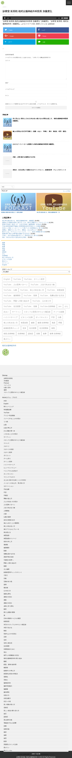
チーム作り (7, 458)
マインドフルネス (9, 477)
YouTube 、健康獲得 (12, 295)
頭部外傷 (6, 729)
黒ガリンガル (8, 750)
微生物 (6, 587)
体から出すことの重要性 (11, 523)
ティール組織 (58, 312)
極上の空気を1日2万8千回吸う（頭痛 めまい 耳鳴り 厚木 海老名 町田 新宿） (40, 131)
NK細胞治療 (7, 409)
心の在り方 (7, 590)
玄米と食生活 (8, 643)
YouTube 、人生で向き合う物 (43, 285)
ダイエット (7, 455)
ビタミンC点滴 (7, 259)
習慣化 (6, 677)
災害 (5, 637)
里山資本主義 (8, 720)
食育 (5, 738)
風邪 (5, 732)
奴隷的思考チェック (11, 328)
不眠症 (6, 495)
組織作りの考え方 (9, 670)
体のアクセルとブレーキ (11, 529)
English (4, 265)
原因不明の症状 (9, 557)
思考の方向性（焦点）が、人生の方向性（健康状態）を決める (22, 224)
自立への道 (7, 701)
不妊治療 (6, 489)
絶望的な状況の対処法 (11, 673)
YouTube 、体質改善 (55, 290)
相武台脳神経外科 (9, 346)
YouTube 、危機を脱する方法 (52, 295)
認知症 (4, 252)
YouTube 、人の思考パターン (15, 285)
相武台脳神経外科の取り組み (13, 658)
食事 (3, 246)
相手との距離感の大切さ (11, 655)
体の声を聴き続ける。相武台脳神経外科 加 (48, 212)
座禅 (5, 584)
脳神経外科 (7, 683)
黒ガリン (5, 261)
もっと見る (66, 191)
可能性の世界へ (9, 560)
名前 (7, 83)
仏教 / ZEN (7, 387)
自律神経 (5, 255)
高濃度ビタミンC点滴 (10, 744)
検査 (5, 630)
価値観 (6, 544)
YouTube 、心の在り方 (41, 301)
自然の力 (6, 695)
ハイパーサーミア (11, 317)
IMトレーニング (9, 406)
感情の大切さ (8, 597)
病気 (3, 248)
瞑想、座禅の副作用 (10, 664)
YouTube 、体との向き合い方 (32, 290)
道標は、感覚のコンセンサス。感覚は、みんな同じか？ (19, 230)
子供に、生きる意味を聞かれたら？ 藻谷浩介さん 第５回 (20, 235)
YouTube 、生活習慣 (12, 306)
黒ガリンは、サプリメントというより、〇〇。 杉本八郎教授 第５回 (23, 231)
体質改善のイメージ (10, 538)
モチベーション (9, 486)
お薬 (5, 424)
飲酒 (5, 741)
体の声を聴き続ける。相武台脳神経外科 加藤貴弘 (18, 220)
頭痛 (3, 250)
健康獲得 (6, 547)
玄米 (24, 328)
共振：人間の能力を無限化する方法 (24, 157)
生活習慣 (32, 328)
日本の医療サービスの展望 (12, 618)
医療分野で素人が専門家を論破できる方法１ (16, 233)
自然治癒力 (7, 698)
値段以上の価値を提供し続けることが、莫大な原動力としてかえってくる (25, 222)
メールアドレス (10, 89)
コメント (7, 60)
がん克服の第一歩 (9, 431)
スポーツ (6, 446)
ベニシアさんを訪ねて (11, 471)
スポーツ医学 (8, 452)
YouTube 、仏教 (10, 290)
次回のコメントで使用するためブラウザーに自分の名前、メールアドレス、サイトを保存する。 (31, 104)
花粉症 (6, 707)
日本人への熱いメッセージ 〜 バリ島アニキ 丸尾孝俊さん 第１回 (22, 228)
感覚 (5, 600)
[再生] (5, 18)
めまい (6, 312)
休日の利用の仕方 (9, 520)
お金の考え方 (8, 428)
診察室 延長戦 (8, 378)
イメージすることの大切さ (12, 418)
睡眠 (5, 661)
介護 (5, 514)
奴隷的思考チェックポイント (13, 572)
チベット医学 (8, 461)
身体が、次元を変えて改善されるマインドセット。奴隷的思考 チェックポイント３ (39, 170)
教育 (5, 609)
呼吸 (3, 244)
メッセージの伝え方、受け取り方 (14, 483)
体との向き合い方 (7, 257)
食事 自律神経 (55, 334)
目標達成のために (9, 649)
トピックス (7, 385)
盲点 (5, 652)
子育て (6, 575)
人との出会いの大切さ (11, 501)
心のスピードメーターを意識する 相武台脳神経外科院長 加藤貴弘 (33, 144)
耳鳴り (6, 680)
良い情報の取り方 (9, 704)
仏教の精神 (7, 517)
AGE (5, 401)
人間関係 (6, 511)
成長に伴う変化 (9, 606)
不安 (53, 317)
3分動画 (6, 380)
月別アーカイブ (7, 269)
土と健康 (6, 569)
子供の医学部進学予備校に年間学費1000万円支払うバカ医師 (21, 226)
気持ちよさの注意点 (10, 634)
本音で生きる (8, 627)
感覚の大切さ (8, 603)
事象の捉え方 (8, 498)
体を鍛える (7, 532)
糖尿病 (6, 667)
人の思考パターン (9, 504)
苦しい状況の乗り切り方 (11, 710)
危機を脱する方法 (9, 554)
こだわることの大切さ (11, 434)
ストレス (6, 443)
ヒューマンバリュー (10, 468)
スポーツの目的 (9, 449)
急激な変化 (7, 594)
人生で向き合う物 (9, 507)
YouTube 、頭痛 (30, 306)
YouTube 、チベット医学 (34, 279)
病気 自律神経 (9, 334)
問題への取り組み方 (10, 563)
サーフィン (5, 263)
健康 (3, 242)
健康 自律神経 (43, 323)
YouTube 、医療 (30, 295)
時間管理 (6, 621)
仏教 (59, 317)
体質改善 (24, 323)
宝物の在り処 (8, 581)
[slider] (66, 17)
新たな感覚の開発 (9, 612)
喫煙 (5, 566)
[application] (36, 18)
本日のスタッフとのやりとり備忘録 (15, 624)
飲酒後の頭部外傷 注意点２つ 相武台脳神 (12, 212)
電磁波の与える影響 (10, 723)
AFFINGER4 (51, 754)
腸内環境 (6, 692)
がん (3, 254)
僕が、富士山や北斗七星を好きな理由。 (14, 237)
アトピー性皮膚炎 (9, 415)
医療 (5, 551)
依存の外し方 (8, 541)
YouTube (17, 279)
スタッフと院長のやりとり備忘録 (37, 312)
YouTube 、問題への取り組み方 (16, 301)
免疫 (53, 323)
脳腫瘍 (6, 689)
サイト (7, 95)
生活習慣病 (43, 328)
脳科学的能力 (8, 686)
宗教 (5, 578)
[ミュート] (62, 18)
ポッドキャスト (42, 317)
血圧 (5, 713)
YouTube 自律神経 (47, 306)
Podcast (6, 383)
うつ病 (6, 421)
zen (59, 306)
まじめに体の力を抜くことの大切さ (15, 480)
